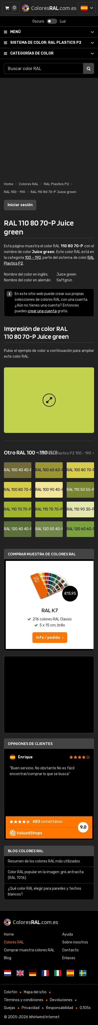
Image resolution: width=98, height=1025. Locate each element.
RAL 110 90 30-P (80, 509)
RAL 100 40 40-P (17, 470)
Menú (15, 32)
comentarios (47, 821)
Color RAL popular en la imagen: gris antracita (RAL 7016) (46, 875)
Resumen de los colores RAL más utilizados (44, 861)
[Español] (87, 7)
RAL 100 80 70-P (80, 470)
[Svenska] (83, 973)
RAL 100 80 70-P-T (17, 489)
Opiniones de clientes (30, 743)
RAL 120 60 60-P (80, 529)
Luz (63, 21)
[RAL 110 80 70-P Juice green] (49, 400)
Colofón (10, 992)
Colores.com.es (35, 922)
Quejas (9, 1008)
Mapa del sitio (35, 992)
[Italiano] (57, 973)
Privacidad (30, 1008)
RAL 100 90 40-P (49, 489)
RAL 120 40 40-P (17, 529)
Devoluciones (61, 1000)
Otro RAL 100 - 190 (30, 452)
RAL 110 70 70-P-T (49, 509)
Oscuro (38, 21)
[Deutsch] (32, 973)
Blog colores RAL (25, 850)
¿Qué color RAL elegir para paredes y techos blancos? (44, 891)
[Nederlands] (7, 973)
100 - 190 (33, 257)
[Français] (45, 973)
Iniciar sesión (20, 205)
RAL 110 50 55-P (80, 489)
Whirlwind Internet (44, 1017)
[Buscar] (88, 68)
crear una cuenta (42, 311)
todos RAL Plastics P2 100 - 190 (64, 453)
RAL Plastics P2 (45, 42)
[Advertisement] (49, 127)
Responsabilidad (59, 1008)
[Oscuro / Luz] (52, 21)
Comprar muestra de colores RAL (42, 553)
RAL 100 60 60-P (49, 470)
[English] (20, 973)
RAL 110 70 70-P (17, 509)
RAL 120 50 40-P (49, 529)
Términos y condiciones (23, 1000)
